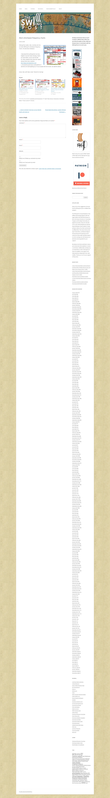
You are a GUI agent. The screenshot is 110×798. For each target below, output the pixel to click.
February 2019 (75, 454)
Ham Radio (76, 762)
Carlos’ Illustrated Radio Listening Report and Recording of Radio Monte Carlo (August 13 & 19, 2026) (81, 272)
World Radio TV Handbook (78, 744)
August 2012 (75, 594)
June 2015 (74, 533)
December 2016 (75, 500)
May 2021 (74, 405)
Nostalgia (74, 766)
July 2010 (74, 639)
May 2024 (74, 341)
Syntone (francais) (76, 728)
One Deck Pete (80, 766)
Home (20, 8)
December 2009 (75, 651)
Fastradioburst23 (83, 760)
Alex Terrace (50, 98)
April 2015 (74, 536)
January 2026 (75, 305)
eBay (76, 760)
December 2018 (75, 457)
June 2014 (74, 554)
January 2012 (75, 606)
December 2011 (75, 608)
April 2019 (74, 450)
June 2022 (74, 382)
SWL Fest (74, 727)
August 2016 (75, 508)
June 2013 (74, 576)
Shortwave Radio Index (77, 721)
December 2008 (75, 671)
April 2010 (74, 644)
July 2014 (74, 552)
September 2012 (75, 592)
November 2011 (75, 610)
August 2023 (75, 357)
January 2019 (75, 456)
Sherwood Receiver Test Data (78, 714)
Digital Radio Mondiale (77, 758)
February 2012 (75, 605)
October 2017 (75, 483)
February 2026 (75, 303)
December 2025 (75, 307)
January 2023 (75, 369)
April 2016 (74, 515)
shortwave (76, 773)
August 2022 (75, 378)
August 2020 (75, 422)
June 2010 (74, 640)
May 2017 (74, 491)
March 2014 (74, 560)
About (60, 8)
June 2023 (74, 361)
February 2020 (75, 432)
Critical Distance (75, 683)
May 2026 (74, 298)
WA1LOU (74, 732)
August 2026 (75, 292)
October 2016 (75, 504)
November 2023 (75, 352)
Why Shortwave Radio (76, 783)
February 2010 (75, 648)
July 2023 (74, 359)
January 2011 (75, 628)
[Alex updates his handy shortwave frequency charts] (42, 83)
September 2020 (75, 420)
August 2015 (75, 529)
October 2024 (75, 332)
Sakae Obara (75, 712)
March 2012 (74, 603)
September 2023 (75, 355)
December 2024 (75, 328)
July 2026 (74, 294)
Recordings (76, 771)
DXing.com (74, 691)
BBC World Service (77, 754)
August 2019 (75, 443)
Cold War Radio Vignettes (77, 682)
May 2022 (74, 384)
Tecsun (82, 780)
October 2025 (75, 310)
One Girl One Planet (76, 705)
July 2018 (74, 466)
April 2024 (74, 343)
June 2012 (74, 597)
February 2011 (75, 626)
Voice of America (85, 781)
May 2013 (74, 578)
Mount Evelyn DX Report (77, 698)
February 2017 (75, 497)
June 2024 (74, 339)
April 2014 (74, 558)
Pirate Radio (75, 768)
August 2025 (75, 314)
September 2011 (75, 613)
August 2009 (75, 658)
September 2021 (75, 398)
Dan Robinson (86, 756)
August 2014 (75, 551)
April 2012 (74, 601)
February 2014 (75, 561)
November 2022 (75, 373)
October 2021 (75, 396)
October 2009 (75, 655)
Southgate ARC (76, 780)
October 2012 (75, 590)
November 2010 (75, 631)
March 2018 (74, 474)
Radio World (81, 770)
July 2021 (74, 402)
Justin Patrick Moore (78, 765)
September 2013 (75, 570)
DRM (73, 760)
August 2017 (75, 486)
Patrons (33, 8)
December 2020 (75, 414)
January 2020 (75, 434)
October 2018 (75, 461)
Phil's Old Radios (76, 707)
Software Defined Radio (79, 779)
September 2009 (75, 657)
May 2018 (74, 470)
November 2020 (75, 416)
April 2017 (74, 493)
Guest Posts (85, 761)
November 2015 (75, 524)
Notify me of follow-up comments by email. (30, 158)
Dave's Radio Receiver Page (78, 685)
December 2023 (75, 350)
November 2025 (75, 308)
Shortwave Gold (76, 774)
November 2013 (75, 567)
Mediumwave (87, 765)
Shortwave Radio (80, 776)
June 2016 (74, 511)
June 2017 (74, 490)
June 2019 (74, 447)
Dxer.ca (74, 689)
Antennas (78, 753)
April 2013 (74, 579)
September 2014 (75, 549)
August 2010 (75, 637)
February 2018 (75, 475)
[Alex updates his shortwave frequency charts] (26, 83)
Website (21, 151)
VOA (80, 781)
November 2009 (75, 653)
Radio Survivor (75, 709)
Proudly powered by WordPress (25, 791)
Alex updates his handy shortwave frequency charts (42, 88)
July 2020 (74, 423)
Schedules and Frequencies (36, 98)
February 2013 (75, 583)
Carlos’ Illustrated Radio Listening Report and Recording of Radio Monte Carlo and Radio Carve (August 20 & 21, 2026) (81, 267)
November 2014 (75, 545)
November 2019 (75, 438)
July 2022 (74, 380)
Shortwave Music (85, 774)
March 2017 (74, 495)
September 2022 (75, 377)
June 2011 (74, 619)
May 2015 (74, 535)
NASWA (74, 700)
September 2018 (75, 463)
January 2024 (75, 348)
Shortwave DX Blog (76, 719)
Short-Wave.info (75, 716)
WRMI (83, 783)
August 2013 (75, 572)
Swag (26, 8)
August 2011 (75, 615)
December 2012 (75, 587)
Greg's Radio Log (76, 696)
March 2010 (74, 646)
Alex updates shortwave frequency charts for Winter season (58, 89)
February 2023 (75, 368)
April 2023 (74, 364)
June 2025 (74, 317)
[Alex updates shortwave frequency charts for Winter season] (58, 83)
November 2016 (75, 502)
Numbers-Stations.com (77, 701)
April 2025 (74, 321)
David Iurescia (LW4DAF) (77, 757)
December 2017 (75, 479)
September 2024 (75, 334)
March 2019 (74, 452)
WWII (87, 783)
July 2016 (74, 509)
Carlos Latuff (77, 756)
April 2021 (74, 407)
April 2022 (74, 386)
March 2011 (74, 624)
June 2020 (74, 425)
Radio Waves (75, 770)
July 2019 (74, 445)
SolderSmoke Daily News (77, 725)
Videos (85, 780)
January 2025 (75, 326)
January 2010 (75, 649)
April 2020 (74, 429)
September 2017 (75, 484)
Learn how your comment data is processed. (50, 168)
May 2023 (74, 362)
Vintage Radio (75, 781)
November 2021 (75, 395)
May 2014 (74, 556)
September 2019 (75, 441)
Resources (40, 8)
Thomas (32, 100)
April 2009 (74, 664)
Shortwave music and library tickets (80, 276)
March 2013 (74, 581)
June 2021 (74, 404)
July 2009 (74, 660)
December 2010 (75, 630)
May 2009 (74, 662)
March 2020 (74, 430)
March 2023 (74, 366)
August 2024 (75, 335)
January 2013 (75, 585)
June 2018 (74, 468)
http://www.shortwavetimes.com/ (28, 63)
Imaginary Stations (77, 764)
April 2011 (74, 622)
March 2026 (74, 301)
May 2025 (74, 319)
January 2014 (75, 563)
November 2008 (75, 673)
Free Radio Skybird (77, 761)
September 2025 (75, 312)
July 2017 (74, 488)
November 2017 (75, 481)
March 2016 (74, 517)
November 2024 (75, 330)
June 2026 (74, 296)
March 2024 (74, 344)
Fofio (73, 692)
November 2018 (75, 459)
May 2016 (74, 513)
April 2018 (74, 472)
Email (21, 145)
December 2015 (75, 522)
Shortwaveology (75, 723)
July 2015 (74, 531)
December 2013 (75, 565)
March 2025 (74, 323)
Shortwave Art (85, 773)
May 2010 (74, 642)
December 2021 (75, 393)
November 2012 (75, 588)
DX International (76, 687)
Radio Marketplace (51, 8)
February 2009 (75, 667)
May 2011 (74, 621)
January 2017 (75, 499)
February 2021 (75, 411)
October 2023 (75, 353)
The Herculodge (75, 730)
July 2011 (74, 617)
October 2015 (75, 526)
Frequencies (56, 98)
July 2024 (74, 337)
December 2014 (75, 544)
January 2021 (75, 413)
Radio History (75, 769)
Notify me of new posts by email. (27, 162)
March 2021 (74, 409)
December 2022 (75, 371)
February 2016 (75, 518)
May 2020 (74, 427)
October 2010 (75, 633)
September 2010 (75, 635)
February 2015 (75, 540)
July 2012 (74, 596)
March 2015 (74, 538)
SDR (81, 771)
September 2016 (75, 506)
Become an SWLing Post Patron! (79, 188)
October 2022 (75, 375)
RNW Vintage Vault (76, 710)
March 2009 (74, 666)
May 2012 (74, 599)
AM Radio (74, 753)
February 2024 (75, 346)
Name (21, 139)
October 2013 (75, 569)
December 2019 (75, 436)
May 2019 (74, 448)
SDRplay (84, 771)
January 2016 (75, 520)
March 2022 (74, 387)
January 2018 (75, 477)
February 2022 (75, 389)
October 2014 (75, 547)
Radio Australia (83, 767)
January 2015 (75, 542)
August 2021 (75, 400)
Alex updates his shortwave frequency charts (26, 88)
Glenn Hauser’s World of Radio (79, 694)
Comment (22, 123)
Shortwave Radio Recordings (79, 777)
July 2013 (74, 574)
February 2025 (75, 325)
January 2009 (75, 669)
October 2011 (75, 612)
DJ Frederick (86, 758)
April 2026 (74, 300)
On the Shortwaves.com (77, 703)
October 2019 (75, 439)
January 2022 (75, 391)
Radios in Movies (83, 769)
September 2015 (75, 527)
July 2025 (74, 316)
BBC (82, 753)
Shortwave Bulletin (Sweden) (78, 718)
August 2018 (75, 465)
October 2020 (75, 418)
